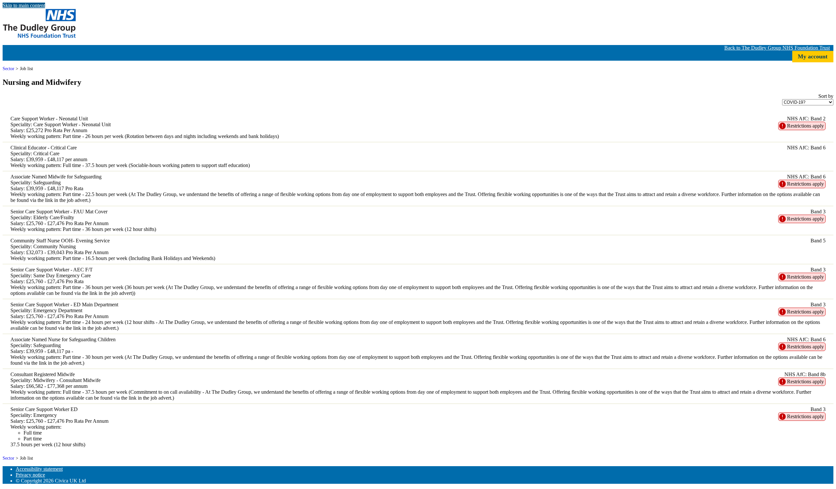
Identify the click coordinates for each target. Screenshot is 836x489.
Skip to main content (24, 5)
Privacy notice (30, 475)
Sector (8, 68)
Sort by (825, 96)
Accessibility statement (39, 469)
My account (813, 56)
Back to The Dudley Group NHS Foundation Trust (777, 48)
